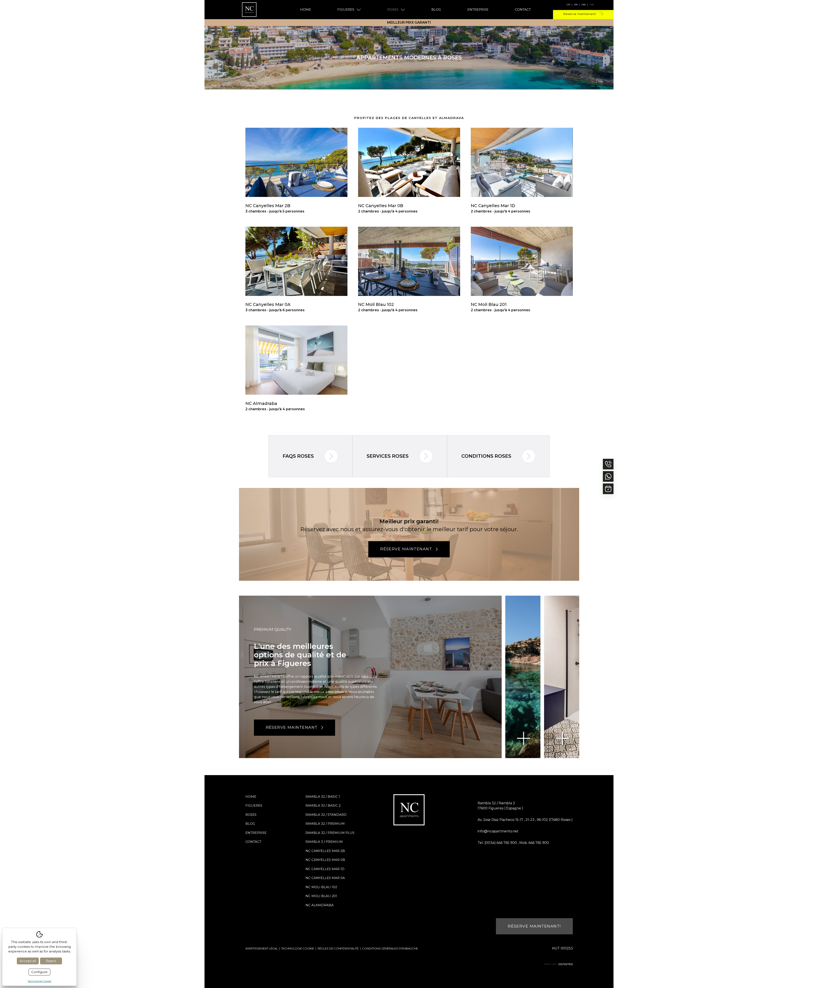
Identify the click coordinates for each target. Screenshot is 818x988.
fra (592, 4)
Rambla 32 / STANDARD (326, 815)
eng (584, 4)
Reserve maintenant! (579, 14)
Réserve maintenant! (534, 926)
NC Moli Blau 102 (321, 887)
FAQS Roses (298, 456)
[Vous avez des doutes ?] (608, 476)
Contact (523, 9)
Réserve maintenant (406, 549)
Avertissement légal (261, 948)
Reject (51, 961)
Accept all (28, 961)
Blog (436, 9)
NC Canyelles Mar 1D (324, 869)
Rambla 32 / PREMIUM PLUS (329, 833)
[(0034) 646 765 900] (608, 464)
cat (568, 4)
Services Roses (388, 456)
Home (305, 9)
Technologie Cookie (297, 948)
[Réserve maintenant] (608, 488)
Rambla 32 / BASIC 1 (322, 796)
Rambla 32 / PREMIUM (325, 824)
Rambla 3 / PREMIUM (324, 842)
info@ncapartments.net (498, 831)
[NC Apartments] (249, 9)
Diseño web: (550, 964)
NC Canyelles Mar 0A (325, 878)
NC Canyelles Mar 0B (325, 860)
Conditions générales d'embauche (390, 948)
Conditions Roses (486, 456)
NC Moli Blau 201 (321, 896)
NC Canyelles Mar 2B (325, 851)
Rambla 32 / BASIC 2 (323, 805)
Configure (39, 972)
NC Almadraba (319, 905)
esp (576, 4)
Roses (392, 9)
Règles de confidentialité (338, 948)
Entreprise (477, 9)
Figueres (345, 9)
